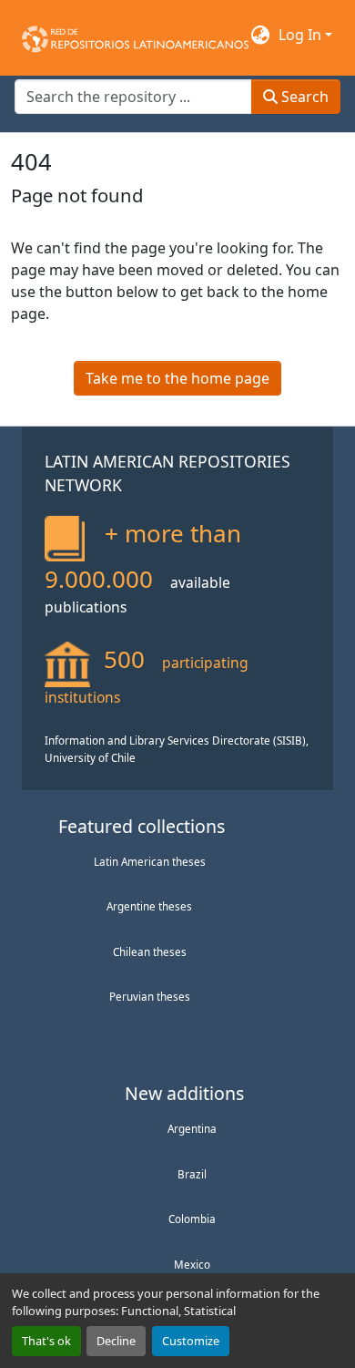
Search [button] (303, 97)
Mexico (192, 1264)
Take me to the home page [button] (177, 378)
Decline (116, 1340)
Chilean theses (150, 951)
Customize (190, 1340)
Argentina (192, 1128)
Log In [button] (302, 35)
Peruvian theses (149, 996)
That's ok (46, 1340)
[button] (135, 34)
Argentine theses (149, 906)
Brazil (192, 1174)
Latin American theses (150, 861)
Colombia (192, 1218)
